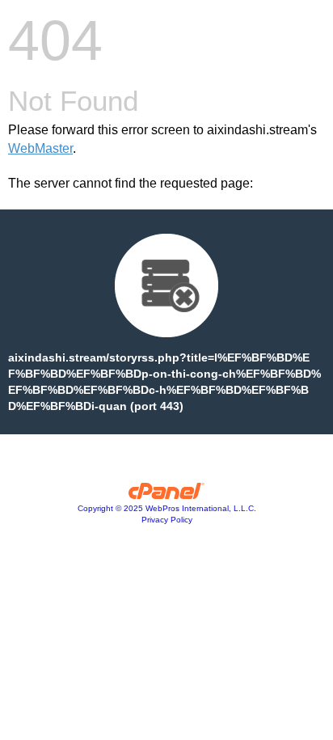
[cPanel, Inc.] (167, 494)
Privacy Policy (166, 519)
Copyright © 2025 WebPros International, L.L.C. (167, 508)
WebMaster (40, 148)
